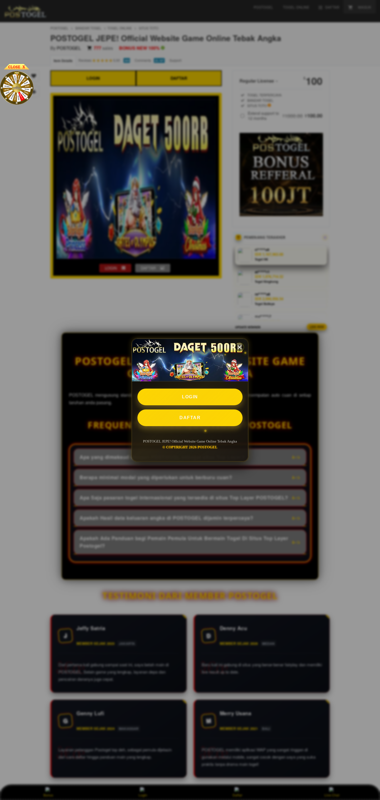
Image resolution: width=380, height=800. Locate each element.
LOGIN (190, 396)
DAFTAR (190, 417)
